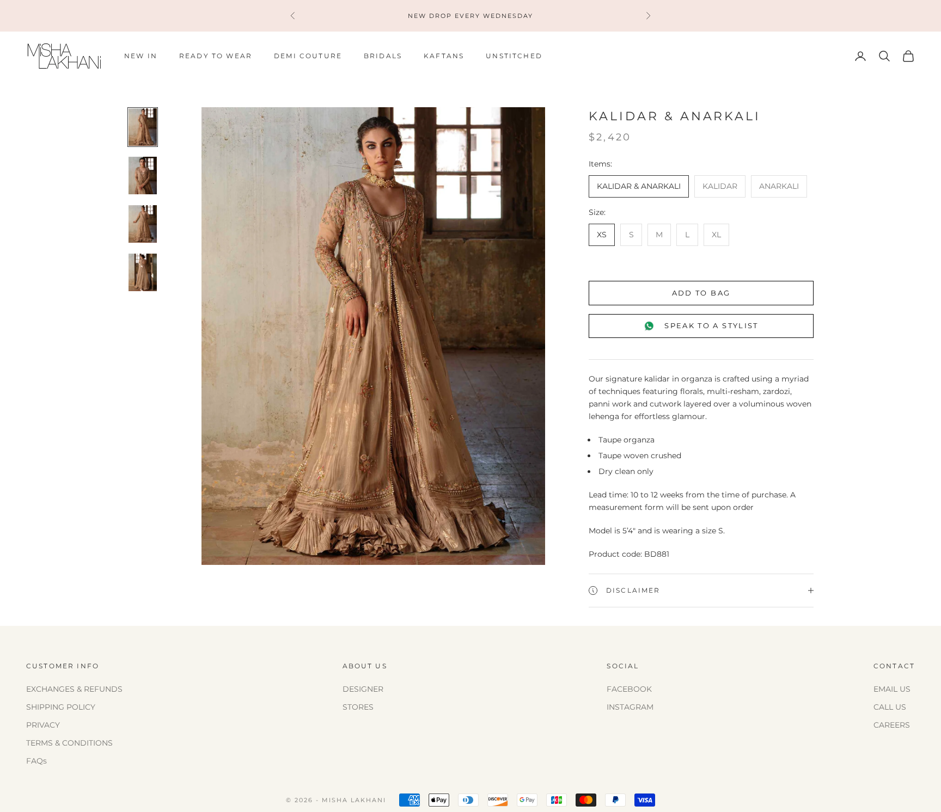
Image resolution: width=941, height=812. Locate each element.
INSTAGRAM (630, 707)
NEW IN (140, 56)
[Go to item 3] (142, 224)
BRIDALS (383, 56)
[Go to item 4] (142, 272)
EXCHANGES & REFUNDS (74, 689)
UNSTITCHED (514, 56)
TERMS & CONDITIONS (69, 743)
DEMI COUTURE (308, 56)
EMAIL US (892, 689)
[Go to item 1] (142, 127)
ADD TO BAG (701, 292)
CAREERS (891, 725)
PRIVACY (43, 725)
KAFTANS (444, 56)
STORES (358, 707)
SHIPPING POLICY (60, 707)
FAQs (36, 761)
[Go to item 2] (142, 175)
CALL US (889, 707)
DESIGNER (363, 689)
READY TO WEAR (215, 56)
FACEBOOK (629, 689)
